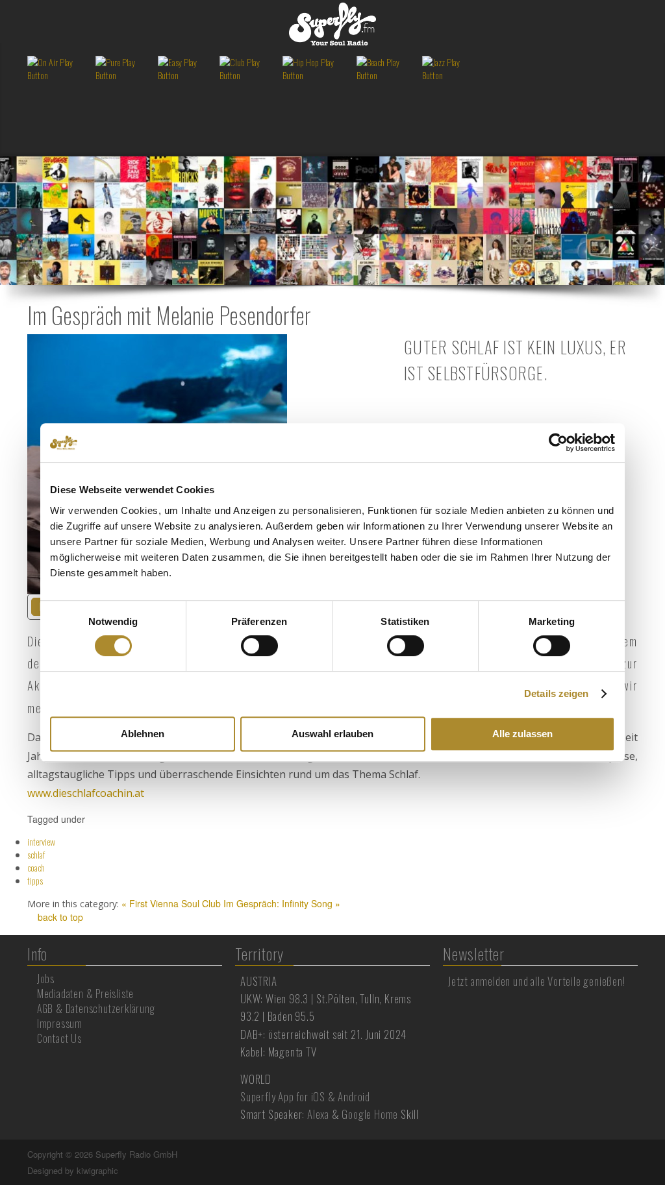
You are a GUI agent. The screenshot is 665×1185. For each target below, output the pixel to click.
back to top (59, 916)
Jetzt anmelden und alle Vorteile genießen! (536, 981)
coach (36, 867)
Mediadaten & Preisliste (85, 993)
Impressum (59, 1023)
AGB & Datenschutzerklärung (96, 1008)
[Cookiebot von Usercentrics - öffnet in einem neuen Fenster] (558, 442)
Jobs (46, 978)
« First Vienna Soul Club (171, 903)
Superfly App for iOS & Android (305, 1096)
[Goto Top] (636, 1154)
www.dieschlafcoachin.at (85, 793)
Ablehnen (142, 733)
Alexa (318, 1114)
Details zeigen (556, 693)
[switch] (259, 645)
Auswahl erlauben (332, 733)
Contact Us (59, 1038)
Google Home (370, 1114)
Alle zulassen (522, 733)
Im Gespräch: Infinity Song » (281, 903)
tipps (35, 880)
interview (41, 841)
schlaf (36, 854)
